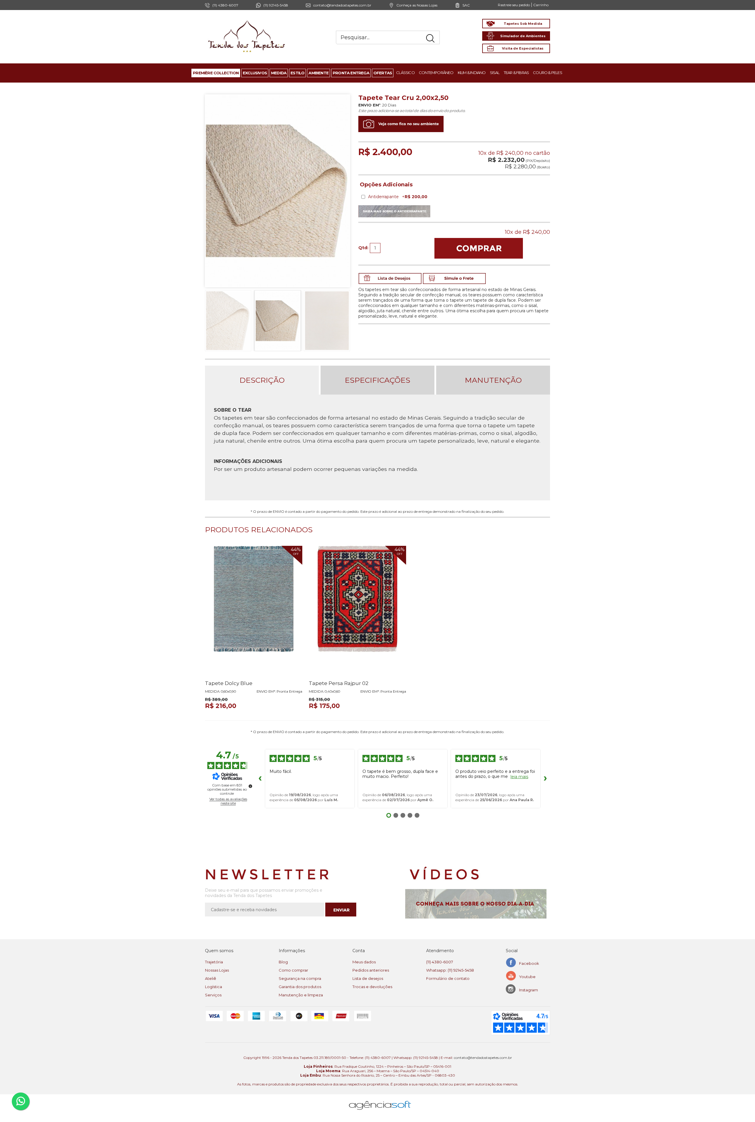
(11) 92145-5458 (275, 5)
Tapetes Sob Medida (523, 24)
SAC (466, 5)
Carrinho (541, 5)
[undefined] (250, 786)
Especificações (377, 380)
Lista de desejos (367, 978)
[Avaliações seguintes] (545, 779)
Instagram (528, 990)
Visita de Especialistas (523, 48)
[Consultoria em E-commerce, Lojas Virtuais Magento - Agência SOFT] (380, 1100)
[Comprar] (478, 248)
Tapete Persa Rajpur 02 (338, 683)
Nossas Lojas (217, 970)
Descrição (262, 380)
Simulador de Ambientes (523, 36)
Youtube (527, 976)
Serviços (213, 995)
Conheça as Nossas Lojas (416, 5)
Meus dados (364, 962)
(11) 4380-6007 (439, 962)
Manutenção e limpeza (301, 995)
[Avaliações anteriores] (260, 779)
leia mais (519, 776)
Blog (283, 962)
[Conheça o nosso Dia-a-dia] (477, 904)
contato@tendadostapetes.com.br (342, 5)
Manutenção (493, 380)
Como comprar (293, 970)
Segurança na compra (300, 978)
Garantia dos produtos (300, 986)
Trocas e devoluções (372, 986)
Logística (213, 986)
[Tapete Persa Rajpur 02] (357, 611)
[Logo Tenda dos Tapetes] (247, 20)
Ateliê (210, 978)
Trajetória (214, 962)
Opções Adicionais (386, 184)
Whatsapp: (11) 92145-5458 (450, 970)
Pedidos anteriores (370, 970)
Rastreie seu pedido (514, 5)
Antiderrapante (397, 196)
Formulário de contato (448, 978)
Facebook (529, 963)
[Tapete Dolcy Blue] (253, 611)
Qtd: (363, 247)
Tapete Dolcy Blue (228, 683)
